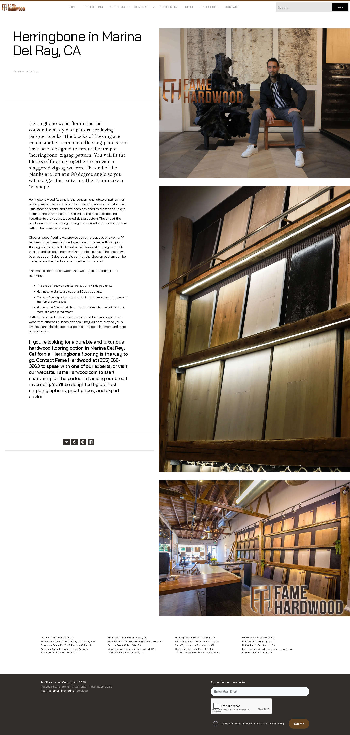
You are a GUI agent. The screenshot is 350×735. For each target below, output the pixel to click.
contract (142, 7)
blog (189, 7)
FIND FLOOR (209, 7)
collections (93, 7)
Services (82, 690)
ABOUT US (117, 7)
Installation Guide (100, 686)
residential (169, 7)
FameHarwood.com (77, 372)
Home (72, 7)
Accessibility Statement (57, 686)
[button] (118, 7)
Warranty (81, 686)
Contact (232, 7)
